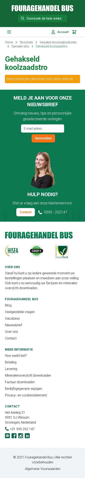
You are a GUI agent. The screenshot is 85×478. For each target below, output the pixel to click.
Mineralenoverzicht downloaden (28, 375)
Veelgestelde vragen (20, 312)
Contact (26, 212)
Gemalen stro (20, 46)
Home (9, 42)
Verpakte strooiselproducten (58, 42)
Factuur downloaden (20, 382)
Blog (8, 305)
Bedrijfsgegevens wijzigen (23, 389)
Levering (11, 369)
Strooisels (26, 42)
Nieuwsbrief (13, 325)
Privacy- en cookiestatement (26, 395)
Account (62, 32)
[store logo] (42, 8)
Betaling (11, 362)
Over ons (11, 332)
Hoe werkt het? (16, 356)
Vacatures (12, 318)
